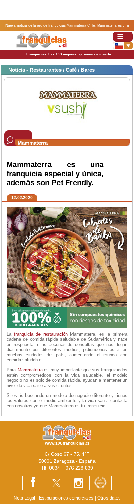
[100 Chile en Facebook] (33, 482)
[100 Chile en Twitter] (56, 482)
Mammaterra (30, 369)
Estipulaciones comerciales (67, 498)
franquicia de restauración (41, 334)
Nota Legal (24, 498)
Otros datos (109, 498)
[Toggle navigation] (123, 37)
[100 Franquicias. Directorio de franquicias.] (41, 40)
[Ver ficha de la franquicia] (67, 103)
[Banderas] (123, 45)
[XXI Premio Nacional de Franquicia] (100, 482)
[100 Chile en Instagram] (78, 482)
